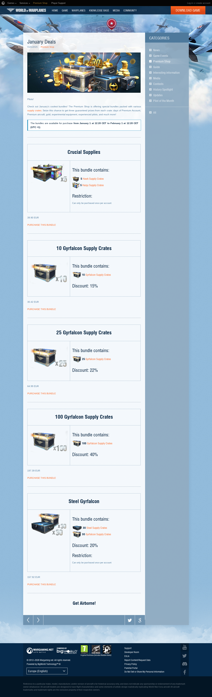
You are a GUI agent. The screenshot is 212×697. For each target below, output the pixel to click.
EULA (126, 656)
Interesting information (166, 72)
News (156, 50)
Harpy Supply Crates (93, 185)
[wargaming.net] (40, 651)
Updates (158, 95)
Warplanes (78, 10)
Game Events (160, 55)
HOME (55, 10)
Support (128, 648)
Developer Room (131, 652)
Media (156, 78)
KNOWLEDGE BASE (99, 10)
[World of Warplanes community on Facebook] (185, 672)
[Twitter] (130, 620)
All (154, 112)
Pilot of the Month (163, 101)
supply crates (34, 110)
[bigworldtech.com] (67, 651)
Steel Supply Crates (96, 528)
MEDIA (116, 10)
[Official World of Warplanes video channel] (185, 647)
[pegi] (96, 650)
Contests (158, 84)
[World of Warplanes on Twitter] (185, 655)
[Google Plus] (140, 620)
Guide (156, 67)
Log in (190, 3)
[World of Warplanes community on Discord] (185, 664)
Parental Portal (130, 668)
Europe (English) (38, 671)
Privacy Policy (130, 664)
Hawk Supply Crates (93, 179)
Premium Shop (161, 61)
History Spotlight (163, 89)
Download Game (188, 10)
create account (203, 3)
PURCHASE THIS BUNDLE (41, 225)
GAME (65, 10)
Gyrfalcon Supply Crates (98, 275)
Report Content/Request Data (137, 660)
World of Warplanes (26, 10)
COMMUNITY (130, 10)
